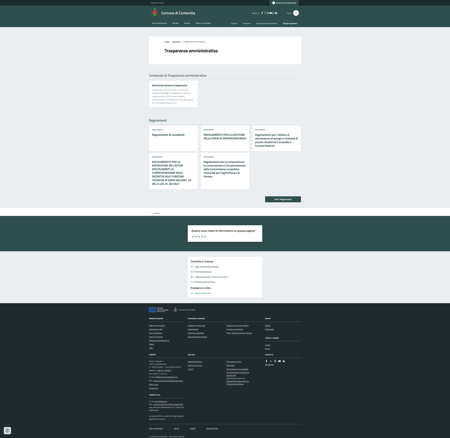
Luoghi (267, 345)
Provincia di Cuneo (195, 365)
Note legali (230, 365)
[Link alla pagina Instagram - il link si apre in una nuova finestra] (267, 13)
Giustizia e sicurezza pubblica (237, 325)
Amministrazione (159, 23)
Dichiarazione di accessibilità (237, 369)
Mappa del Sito (212, 428)
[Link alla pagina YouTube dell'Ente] (279, 361)
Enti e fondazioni (155, 333)
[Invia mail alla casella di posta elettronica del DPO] (161, 401)
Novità (175, 23)
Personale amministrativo (159, 340)
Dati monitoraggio (156, 428)
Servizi (187, 23)
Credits (192, 428)
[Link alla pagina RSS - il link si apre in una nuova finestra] (276, 13)
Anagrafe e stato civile (196, 325)
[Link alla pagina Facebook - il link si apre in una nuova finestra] (262, 13)
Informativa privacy (233, 361)
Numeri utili (153, 388)
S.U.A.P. (190, 369)
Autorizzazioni (193, 329)
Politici (151, 344)
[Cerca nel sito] (295, 13)
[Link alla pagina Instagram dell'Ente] (275, 361)
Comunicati (269, 329)
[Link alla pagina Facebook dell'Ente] (266, 361)
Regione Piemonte (157, 3)
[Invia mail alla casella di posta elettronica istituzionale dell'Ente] (166, 377)
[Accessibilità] (7, 430)
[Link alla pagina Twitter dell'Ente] (270, 361)
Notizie (267, 325)
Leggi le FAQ (231, 375)
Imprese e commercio (234, 329)
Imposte (234, 23)
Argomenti (176, 41)
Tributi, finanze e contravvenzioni (239, 333)
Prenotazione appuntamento (237, 381)
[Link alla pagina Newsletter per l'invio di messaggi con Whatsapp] (273, 13)
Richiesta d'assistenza (235, 384)
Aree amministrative (157, 325)
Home (167, 41)
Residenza (247, 23)
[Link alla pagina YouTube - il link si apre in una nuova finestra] (270, 13)
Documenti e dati (155, 329)
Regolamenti (157, 129)
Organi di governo (156, 336)
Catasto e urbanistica (196, 333)
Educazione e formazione (197, 336)
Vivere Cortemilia (203, 23)
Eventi (267, 348)
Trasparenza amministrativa (266, 23)
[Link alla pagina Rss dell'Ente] (283, 361)
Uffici (151, 348)
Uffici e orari (153, 384)
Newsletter (269, 364)
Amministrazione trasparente (237, 372)
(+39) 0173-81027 (163, 370)
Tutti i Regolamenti (283, 199)
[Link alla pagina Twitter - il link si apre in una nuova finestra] (265, 13)
